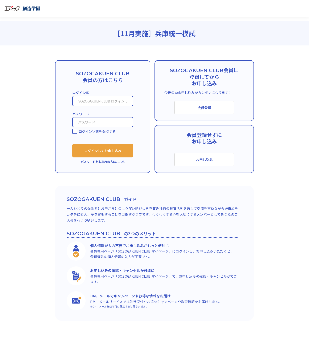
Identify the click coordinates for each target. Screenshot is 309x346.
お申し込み (204, 159)
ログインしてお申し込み (102, 150)
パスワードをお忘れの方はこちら (103, 162)
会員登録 (204, 107)
